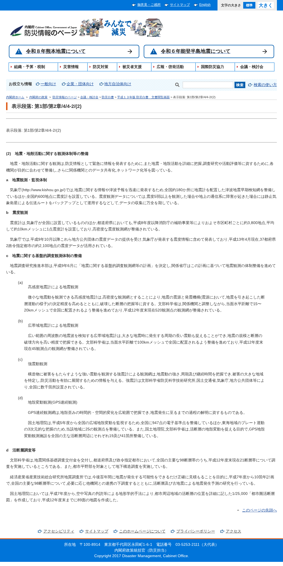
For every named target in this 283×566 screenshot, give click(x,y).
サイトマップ (180, 5)
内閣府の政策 (38, 97)
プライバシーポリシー (195, 531)
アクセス (233, 531)
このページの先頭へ (259, 510)
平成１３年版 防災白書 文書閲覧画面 (143, 97)
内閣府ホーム (15, 97)
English (205, 5)
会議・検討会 (89, 97)
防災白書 (108, 97)
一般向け (48, 84)
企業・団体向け (80, 84)
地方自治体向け (117, 84)
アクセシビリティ (58, 531)
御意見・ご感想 (149, 5)
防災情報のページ (65, 97)
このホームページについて (142, 531)
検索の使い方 (265, 85)
